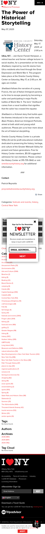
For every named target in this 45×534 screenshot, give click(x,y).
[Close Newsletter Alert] (35, 221)
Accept (22, 531)
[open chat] (37, 524)
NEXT (23, 256)
